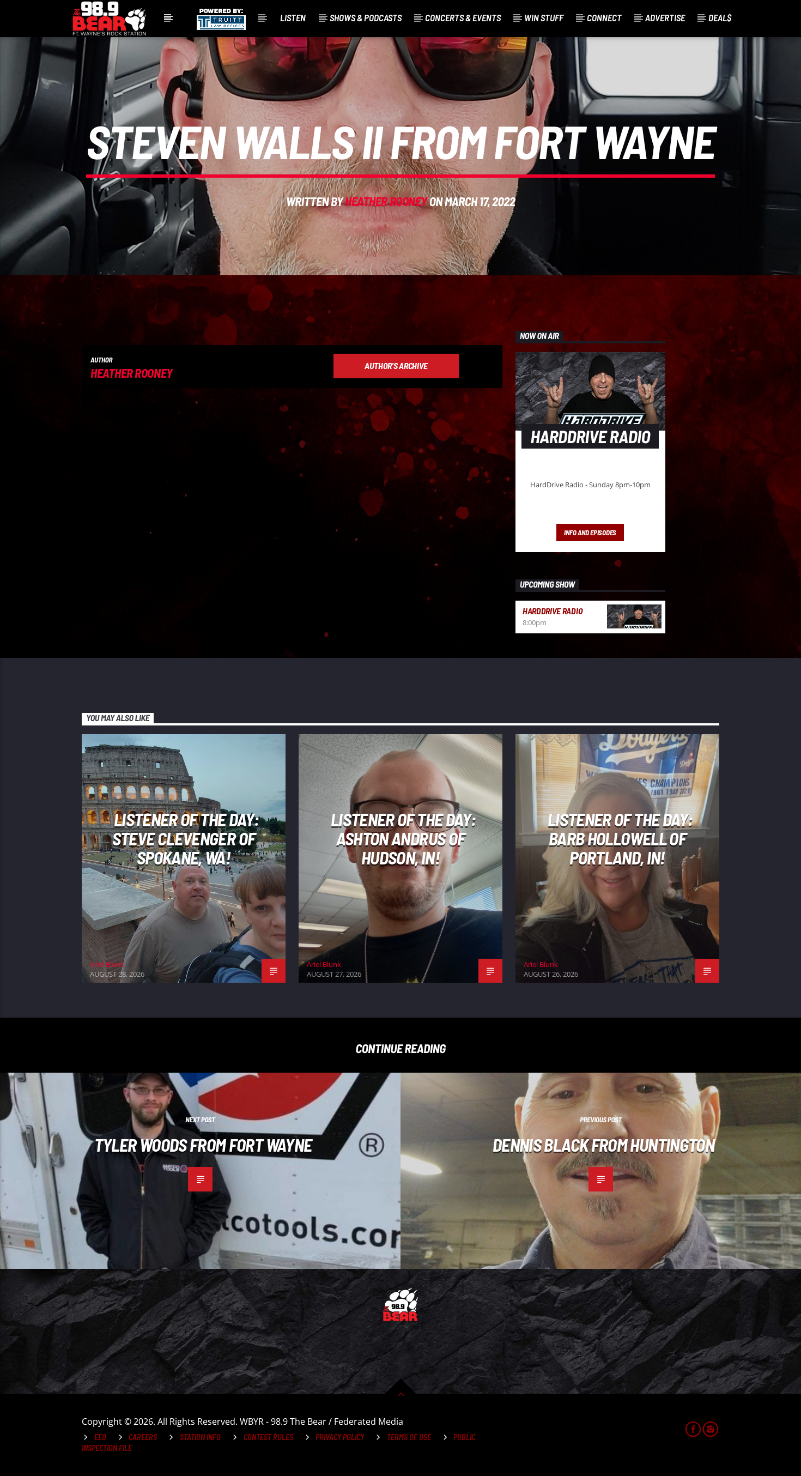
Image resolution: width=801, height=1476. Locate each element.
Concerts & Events (463, 17)
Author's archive (396, 365)
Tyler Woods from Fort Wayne (203, 1144)
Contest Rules (268, 1437)
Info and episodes (590, 532)
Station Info (200, 1437)
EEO (100, 1437)
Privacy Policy (339, 1437)
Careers (143, 1437)
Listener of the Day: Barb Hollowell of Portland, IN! (620, 838)
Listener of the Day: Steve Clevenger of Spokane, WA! (185, 838)
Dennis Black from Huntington (603, 1144)
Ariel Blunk (107, 964)
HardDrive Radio (552, 611)
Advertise (665, 17)
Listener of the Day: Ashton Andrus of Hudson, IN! (403, 838)
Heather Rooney (386, 201)
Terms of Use (409, 1437)
